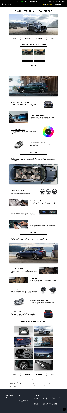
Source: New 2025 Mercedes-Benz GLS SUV (16, 386)
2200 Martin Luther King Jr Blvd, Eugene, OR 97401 (58, 1)
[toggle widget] (64, 409)
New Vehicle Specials (39, 38)
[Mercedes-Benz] (2, 4)
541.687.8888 (17, 1)
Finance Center (27, 38)
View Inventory (51, 38)
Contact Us (15, 38)
